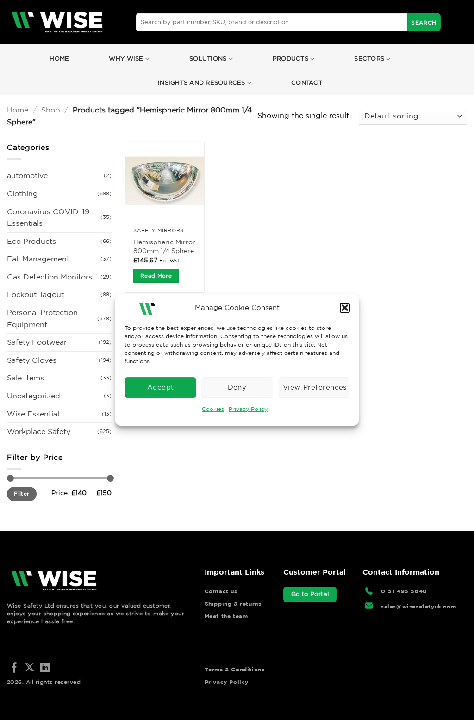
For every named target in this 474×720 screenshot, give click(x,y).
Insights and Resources (201, 82)
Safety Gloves (31, 360)
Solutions (207, 58)
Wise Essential (33, 414)
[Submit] (424, 22)
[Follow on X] (30, 668)
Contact (306, 82)
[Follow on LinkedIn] (45, 668)
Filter (21, 493)
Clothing (22, 193)
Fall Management (38, 258)
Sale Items (25, 377)
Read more (156, 276)
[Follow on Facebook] (14, 668)
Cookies (213, 409)
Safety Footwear (37, 342)
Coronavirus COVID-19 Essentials (48, 217)
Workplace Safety (38, 431)
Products (290, 58)
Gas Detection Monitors (49, 277)
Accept (160, 387)
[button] (344, 307)
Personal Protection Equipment (42, 318)
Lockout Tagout (35, 294)
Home (59, 58)
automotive (27, 175)
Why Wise (126, 58)
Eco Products (31, 241)
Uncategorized (33, 395)
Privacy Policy (248, 409)
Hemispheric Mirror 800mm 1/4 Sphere (164, 246)
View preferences (315, 387)
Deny (237, 387)
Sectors (369, 58)
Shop (50, 110)
